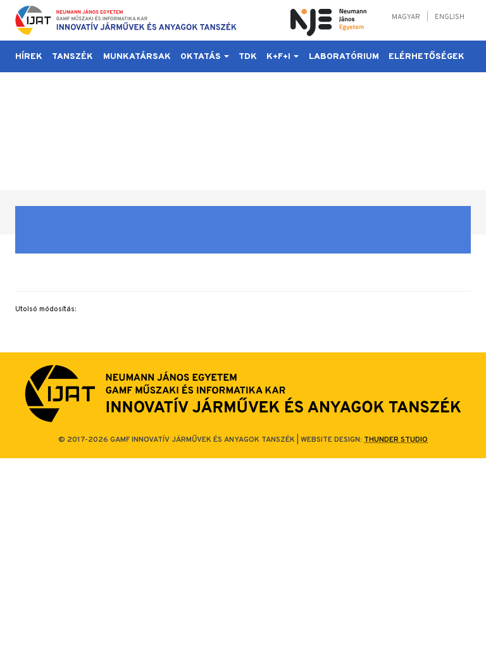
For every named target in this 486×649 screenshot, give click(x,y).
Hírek (28, 56)
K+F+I (279, 56)
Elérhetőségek (426, 56)
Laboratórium (344, 56)
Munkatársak (137, 56)
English (449, 17)
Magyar (406, 17)
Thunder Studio (396, 440)
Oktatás (201, 56)
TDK (248, 56)
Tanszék (72, 56)
